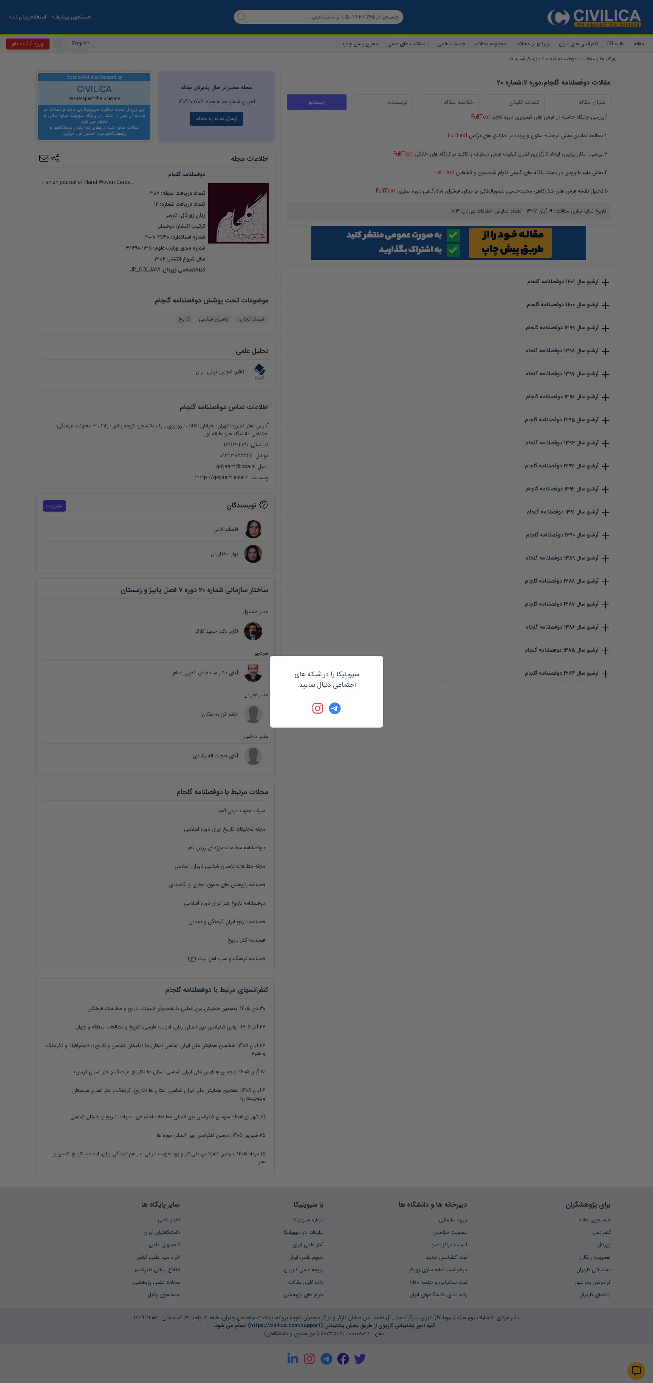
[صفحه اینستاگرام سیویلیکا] (318, 708)
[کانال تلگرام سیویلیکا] (335, 708)
